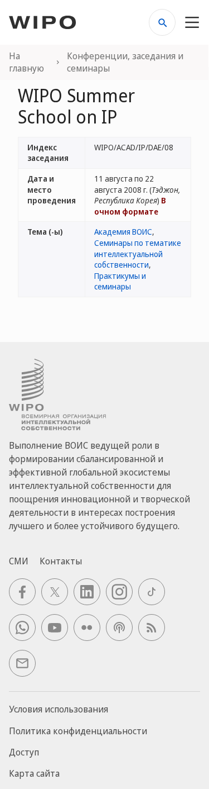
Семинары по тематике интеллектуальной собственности (137, 253)
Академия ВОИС (123, 231)
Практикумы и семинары (120, 281)
